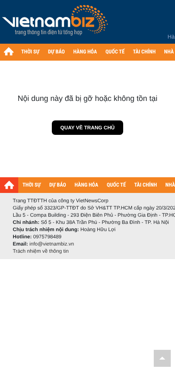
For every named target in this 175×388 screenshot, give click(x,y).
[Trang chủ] (8, 51)
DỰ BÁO (56, 52)
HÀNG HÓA (85, 52)
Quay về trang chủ (87, 128)
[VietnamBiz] (56, 23)
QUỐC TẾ (114, 52)
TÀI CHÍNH (144, 52)
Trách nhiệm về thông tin (41, 251)
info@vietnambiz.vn (51, 244)
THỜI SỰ (30, 52)
